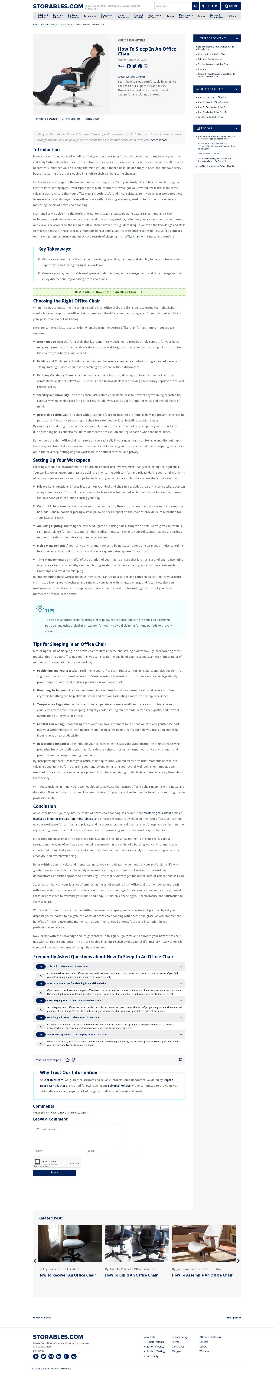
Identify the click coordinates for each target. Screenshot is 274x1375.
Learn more (158, 140)
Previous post (43, 1317)
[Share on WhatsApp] (146, 66)
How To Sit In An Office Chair (116, 292)
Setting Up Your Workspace (210, 59)
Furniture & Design (49, 25)
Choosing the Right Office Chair (212, 54)
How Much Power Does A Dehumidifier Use (216, 166)
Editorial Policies (119, 1085)
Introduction (203, 49)
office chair (132, 236)
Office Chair (92, 118)
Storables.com (53, 1080)
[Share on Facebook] (129, 66)
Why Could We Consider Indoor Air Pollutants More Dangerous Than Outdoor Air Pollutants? (216, 146)
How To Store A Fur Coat (208, 154)
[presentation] (35, 1261)
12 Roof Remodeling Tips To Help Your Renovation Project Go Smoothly (215, 160)
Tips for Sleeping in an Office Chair (213, 64)
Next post (233, 1317)
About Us (149, 1337)
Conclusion (203, 69)
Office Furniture (66, 25)
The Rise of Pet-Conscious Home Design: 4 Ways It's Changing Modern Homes (216, 137)
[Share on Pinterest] (140, 66)
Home (35, 25)
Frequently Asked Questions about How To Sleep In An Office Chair (216, 75)
